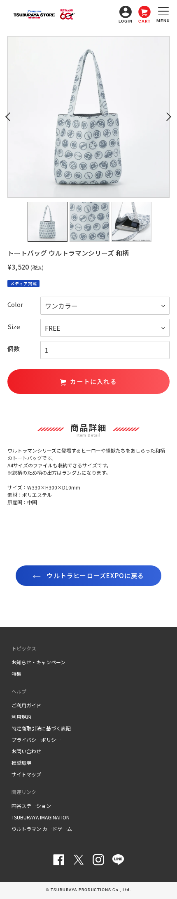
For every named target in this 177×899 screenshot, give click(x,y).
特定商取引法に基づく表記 (41, 728)
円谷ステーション (31, 805)
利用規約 (21, 716)
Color (15, 304)
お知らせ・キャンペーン (38, 662)
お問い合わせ (26, 751)
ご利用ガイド (26, 705)
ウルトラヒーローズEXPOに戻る (94, 575)
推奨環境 (21, 762)
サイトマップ (26, 774)
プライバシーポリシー (36, 739)
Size (13, 326)
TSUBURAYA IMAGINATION (41, 817)
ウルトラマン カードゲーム (42, 828)
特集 (16, 673)
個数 (13, 348)
